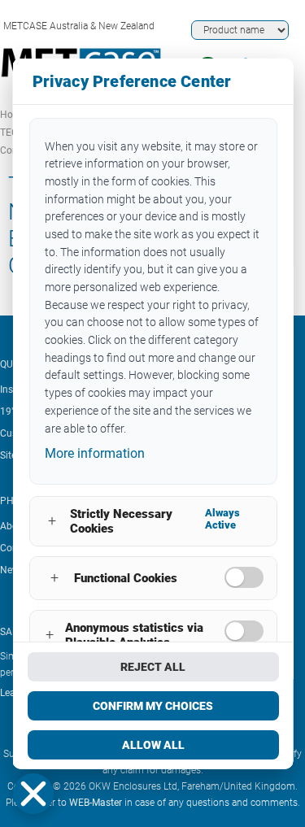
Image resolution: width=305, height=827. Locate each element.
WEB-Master (95, 802)
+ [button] (52, 520)
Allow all (152, 744)
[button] (33, 793)
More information (94, 453)
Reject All (152, 666)
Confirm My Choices (153, 705)
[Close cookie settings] (33, 793)
